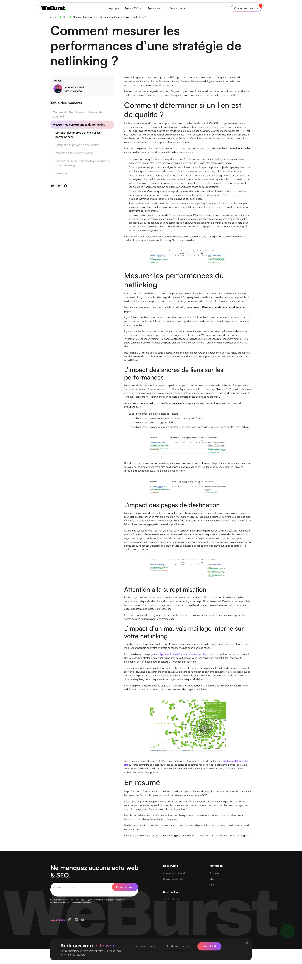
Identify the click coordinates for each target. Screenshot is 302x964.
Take (212, 884)
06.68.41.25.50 (171, 899)
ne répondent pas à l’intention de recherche (180, 654)
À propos (114, 8)
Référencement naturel (174, 873)
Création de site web (173, 878)
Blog (212, 878)
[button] (133, 8)
